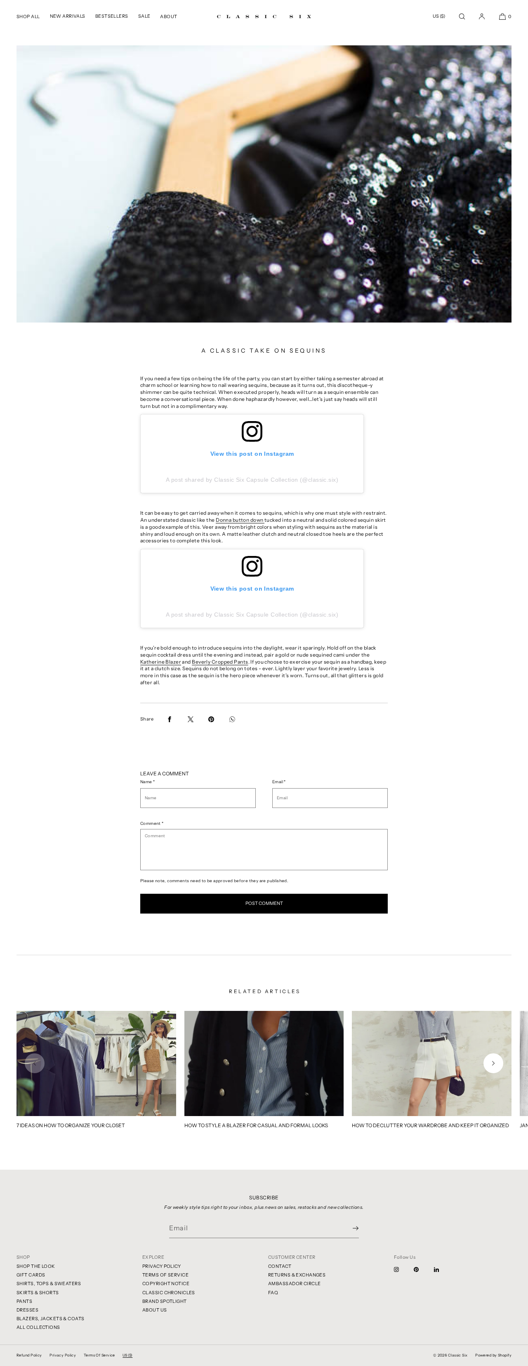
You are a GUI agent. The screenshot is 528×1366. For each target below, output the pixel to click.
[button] (462, 16)
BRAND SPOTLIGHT (164, 1301)
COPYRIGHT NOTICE (165, 1283)
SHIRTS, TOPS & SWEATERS (48, 1283)
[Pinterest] (423, 1269)
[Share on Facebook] (169, 719)
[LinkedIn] (443, 1269)
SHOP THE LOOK (35, 1266)
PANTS (24, 1301)
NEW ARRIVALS (67, 16)
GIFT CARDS (30, 1275)
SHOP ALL (28, 16)
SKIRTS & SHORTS (37, 1292)
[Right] (493, 1063)
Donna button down (240, 520)
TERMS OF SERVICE (165, 1275)
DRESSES (27, 1310)
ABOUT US (154, 1310)
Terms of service (99, 1355)
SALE (144, 16)
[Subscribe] (348, 1228)
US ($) (439, 16)
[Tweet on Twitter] (190, 719)
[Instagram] (403, 1269)
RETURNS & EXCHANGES (296, 1275)
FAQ (273, 1292)
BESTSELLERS (111, 16)
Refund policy (29, 1355)
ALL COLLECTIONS (38, 1327)
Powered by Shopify (493, 1355)
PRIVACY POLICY (161, 1266)
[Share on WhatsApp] (232, 719)
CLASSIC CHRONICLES (168, 1292)
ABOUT (168, 16)
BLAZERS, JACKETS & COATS (50, 1318)
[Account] (482, 16)
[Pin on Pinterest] (211, 719)
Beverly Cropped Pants (220, 662)
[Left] (35, 1063)
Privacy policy (63, 1355)
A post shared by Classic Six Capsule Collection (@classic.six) (252, 479)
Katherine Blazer (160, 662)
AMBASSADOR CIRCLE (294, 1283)
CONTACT (279, 1266)
